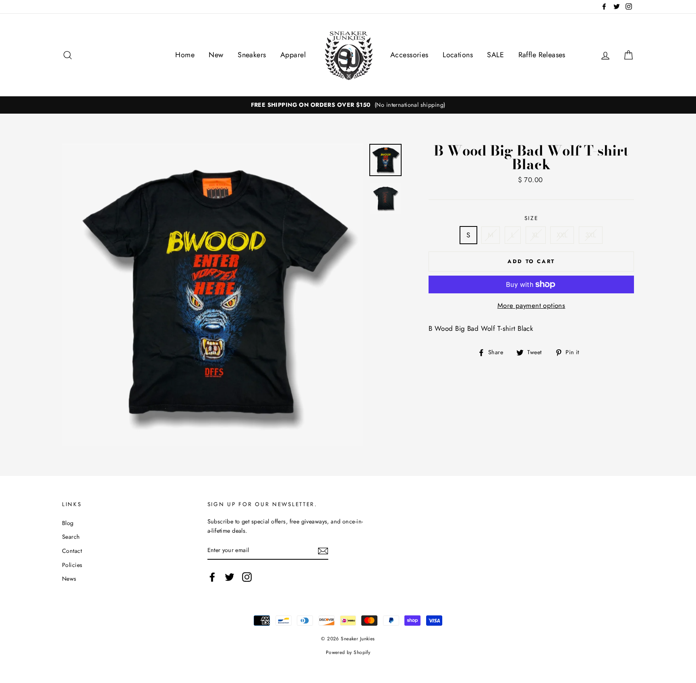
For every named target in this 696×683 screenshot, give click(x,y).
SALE (495, 55)
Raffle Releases (542, 55)
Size (531, 218)
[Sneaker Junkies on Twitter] (229, 577)
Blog (68, 523)
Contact (72, 551)
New (216, 55)
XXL (562, 235)
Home (185, 55)
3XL (590, 235)
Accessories (409, 55)
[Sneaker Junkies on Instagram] (247, 577)
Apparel (293, 55)
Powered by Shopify (348, 652)
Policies (72, 565)
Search (71, 537)
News (69, 579)
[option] (348, 105)
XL (535, 235)
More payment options (531, 305)
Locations (458, 55)
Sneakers (252, 55)
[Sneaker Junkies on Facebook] (212, 577)
